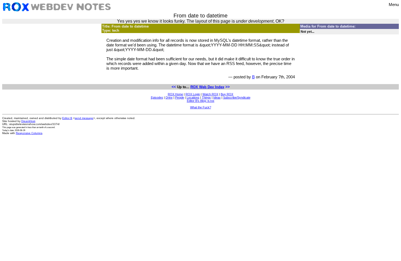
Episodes (157, 97)
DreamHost (28, 121)
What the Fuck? (200, 107)
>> (227, 87)
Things (206, 97)
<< (174, 87)
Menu (394, 4)
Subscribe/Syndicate (236, 97)
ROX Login (192, 94)
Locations (193, 97)
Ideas (217, 97)
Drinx (169, 97)
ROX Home (175, 94)
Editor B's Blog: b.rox (200, 100)
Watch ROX (210, 94)
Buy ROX (227, 94)
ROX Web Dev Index (207, 87)
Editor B (67, 118)
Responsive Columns (29, 133)
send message (84, 118)
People (179, 97)
